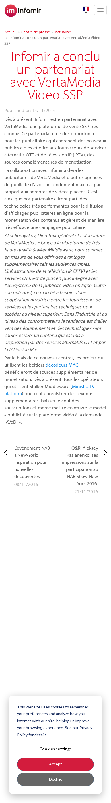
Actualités (63, 31)
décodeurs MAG (62, 365)
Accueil (10, 31)
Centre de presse (35, 31)
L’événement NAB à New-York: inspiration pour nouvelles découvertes (32, 462)
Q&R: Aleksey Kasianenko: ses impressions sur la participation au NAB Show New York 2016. (80, 465)
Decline (55, 779)
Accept (55, 763)
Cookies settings (55, 748)
